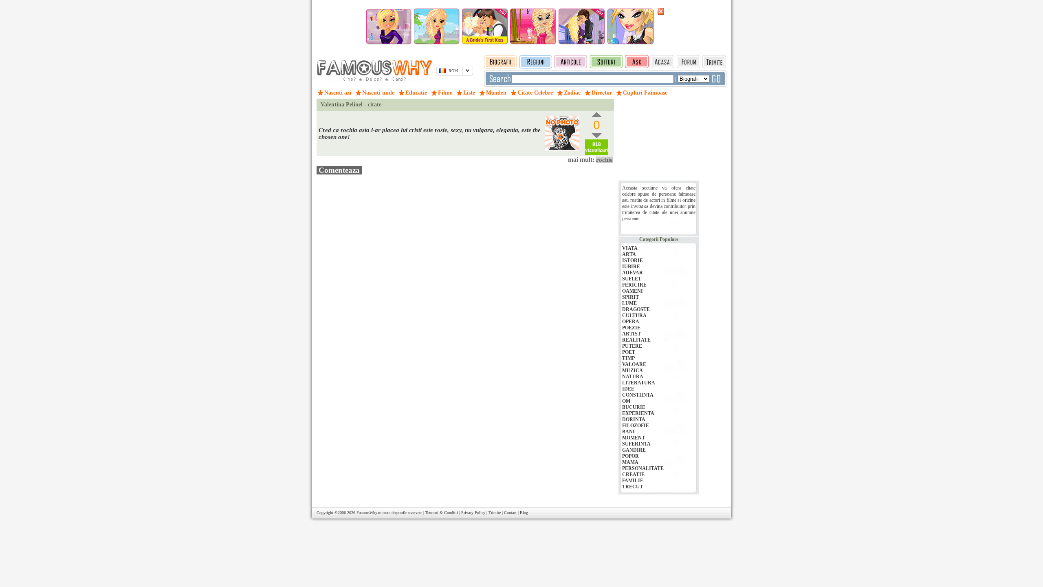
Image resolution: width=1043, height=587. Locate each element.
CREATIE (633, 474)
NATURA (632, 377)
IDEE (628, 389)
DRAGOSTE (636, 309)
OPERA (630, 321)
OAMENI (632, 291)
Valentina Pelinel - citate (351, 105)
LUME (629, 303)
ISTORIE (632, 260)
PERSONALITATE (643, 468)
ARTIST (631, 334)
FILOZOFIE (635, 425)
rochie (604, 160)
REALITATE (636, 340)
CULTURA (634, 315)
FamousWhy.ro (368, 512)
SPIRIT (630, 297)
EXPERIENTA (638, 413)
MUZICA (632, 370)
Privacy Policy (473, 512)
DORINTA (633, 419)
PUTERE (632, 346)
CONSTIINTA (638, 395)
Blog (524, 512)
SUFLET (631, 279)
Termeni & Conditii (441, 512)
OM (626, 401)
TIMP (628, 358)
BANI (628, 432)
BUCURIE (633, 407)
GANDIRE (634, 450)
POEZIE (631, 328)
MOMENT (633, 438)
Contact (510, 512)
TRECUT (632, 487)
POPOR (630, 456)
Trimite (494, 512)
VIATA (630, 248)
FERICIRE (634, 285)
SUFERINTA (636, 444)
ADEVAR (632, 273)
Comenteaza (339, 170)
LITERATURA (638, 383)
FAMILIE (632, 480)
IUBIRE (631, 266)
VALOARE (634, 364)
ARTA (629, 254)
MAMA (630, 462)
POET (628, 352)
